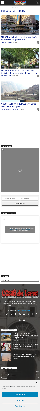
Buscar (20, 203)
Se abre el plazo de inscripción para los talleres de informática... (25, 345)
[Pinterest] (16, 314)
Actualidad (4, 378)
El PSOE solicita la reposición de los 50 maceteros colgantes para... (19, 38)
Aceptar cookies (20, 394)
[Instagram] (8, 314)
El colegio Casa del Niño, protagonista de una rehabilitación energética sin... (25, 336)
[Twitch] (37, 314)
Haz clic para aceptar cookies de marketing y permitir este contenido (20, 229)
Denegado (20, 400)
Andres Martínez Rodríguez (9, 109)
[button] (37, 383)
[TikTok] (29, 314)
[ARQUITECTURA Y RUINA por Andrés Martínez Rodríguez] (20, 91)
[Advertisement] (16, 128)
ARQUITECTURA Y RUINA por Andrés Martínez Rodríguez (18, 105)
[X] (16, 320)
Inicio (2, 8)
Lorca (2, 372)
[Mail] (12, 314)
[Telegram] (24, 314)
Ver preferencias (20, 406)
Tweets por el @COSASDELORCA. (20, 229)
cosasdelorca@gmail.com (24, 310)
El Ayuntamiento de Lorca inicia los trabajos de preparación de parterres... (19, 71)
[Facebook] (3, 314)
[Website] (20, 320)
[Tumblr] (33, 314)
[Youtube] (24, 320)
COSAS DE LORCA (6, 42)
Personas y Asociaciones (8, 375)
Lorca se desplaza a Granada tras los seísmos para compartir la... (25, 355)
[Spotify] (20, 314)
